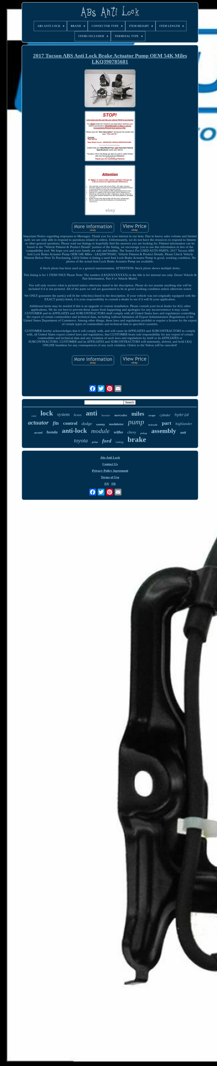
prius (95, 442)
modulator (116, 424)
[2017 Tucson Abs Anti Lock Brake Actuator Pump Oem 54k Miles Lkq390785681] (110, 89)
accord (38, 432)
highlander (183, 424)
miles (137, 414)
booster (106, 415)
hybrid (182, 415)
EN (106, 483)
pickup (143, 433)
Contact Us (110, 464)
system (63, 414)
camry (100, 424)
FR (113, 483)
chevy (131, 432)
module (100, 431)
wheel (33, 416)
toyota (81, 440)
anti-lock (74, 430)
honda (52, 432)
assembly (163, 430)
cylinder (165, 415)
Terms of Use (110, 477)
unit (183, 432)
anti (91, 413)
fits (56, 423)
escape (152, 415)
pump (136, 422)
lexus (78, 415)
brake (137, 439)
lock (46, 413)
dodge (87, 423)
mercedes (120, 415)
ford (106, 441)
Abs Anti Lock (110, 457)
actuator (38, 422)
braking (119, 442)
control (70, 423)
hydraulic (153, 424)
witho (118, 432)
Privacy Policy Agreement (110, 470)
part (166, 423)
